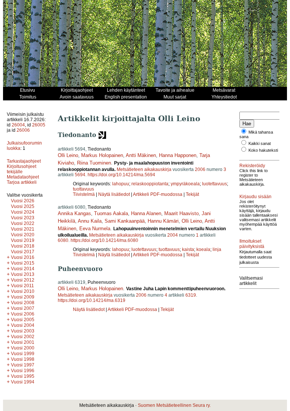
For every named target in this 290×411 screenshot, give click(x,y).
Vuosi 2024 (22, 212)
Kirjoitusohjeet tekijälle (21, 169)
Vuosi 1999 (22, 353)
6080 (63, 240)
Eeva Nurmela (94, 228)
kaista (188, 249)
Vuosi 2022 (22, 223)
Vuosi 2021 (22, 229)
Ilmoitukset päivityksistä (251, 244)
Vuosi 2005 (22, 319)
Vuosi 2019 (22, 240)
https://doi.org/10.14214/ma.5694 (121, 174)
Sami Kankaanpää (125, 221)
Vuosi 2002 (22, 336)
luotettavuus (214, 183)
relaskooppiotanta (149, 183)
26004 (18, 125)
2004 (172, 235)
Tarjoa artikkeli (22, 182)
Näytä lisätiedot (114, 194)
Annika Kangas (74, 213)
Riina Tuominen (94, 163)
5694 (80, 174)
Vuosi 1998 (22, 359)
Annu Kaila (90, 221)
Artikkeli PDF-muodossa (157, 194)
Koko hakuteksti (263, 150)
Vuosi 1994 (22, 382)
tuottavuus (83, 189)
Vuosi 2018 (22, 246)
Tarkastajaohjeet (24, 161)
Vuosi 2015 (22, 263)
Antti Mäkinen (141, 155)
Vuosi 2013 (22, 274)
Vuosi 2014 (22, 268)
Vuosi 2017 (22, 251)
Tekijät (192, 194)
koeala (203, 249)
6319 (190, 295)
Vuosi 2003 (22, 331)
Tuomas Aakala (111, 213)
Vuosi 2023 (22, 217)
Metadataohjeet (23, 177)
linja (217, 249)
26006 (23, 130)
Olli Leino (68, 155)
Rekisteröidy (252, 165)
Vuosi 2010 (22, 291)
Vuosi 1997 (22, 365)
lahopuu (120, 183)
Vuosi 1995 (22, 376)
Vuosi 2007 (22, 308)
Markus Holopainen (102, 155)
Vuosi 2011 (22, 285)
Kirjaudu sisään (255, 196)
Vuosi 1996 (22, 370)
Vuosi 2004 (22, 325)
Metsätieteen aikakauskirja (144, 169)
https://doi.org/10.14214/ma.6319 (91, 300)
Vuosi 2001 (22, 342)
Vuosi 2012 (22, 280)
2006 (200, 169)
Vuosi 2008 (22, 302)
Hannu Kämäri (163, 221)
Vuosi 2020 (22, 234)
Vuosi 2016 (22, 257)
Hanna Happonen (177, 155)
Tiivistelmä (84, 194)
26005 (38, 125)
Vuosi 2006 (22, 314)
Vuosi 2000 (22, 348)
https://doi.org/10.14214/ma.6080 (104, 240)
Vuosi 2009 (22, 297)
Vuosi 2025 (22, 206)
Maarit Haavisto (181, 213)
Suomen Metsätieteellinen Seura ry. (174, 405)
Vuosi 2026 (22, 200)
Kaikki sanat (259, 143)
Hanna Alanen (146, 213)
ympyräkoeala (185, 183)
